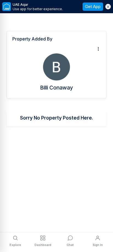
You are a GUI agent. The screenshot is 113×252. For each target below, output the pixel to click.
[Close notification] (108, 6)
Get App (93, 6)
